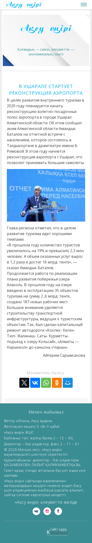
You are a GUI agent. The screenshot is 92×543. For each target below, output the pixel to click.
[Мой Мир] (68, 383)
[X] (24, 383)
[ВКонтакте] (35, 383)
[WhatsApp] (46, 383)
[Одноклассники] (57, 383)
